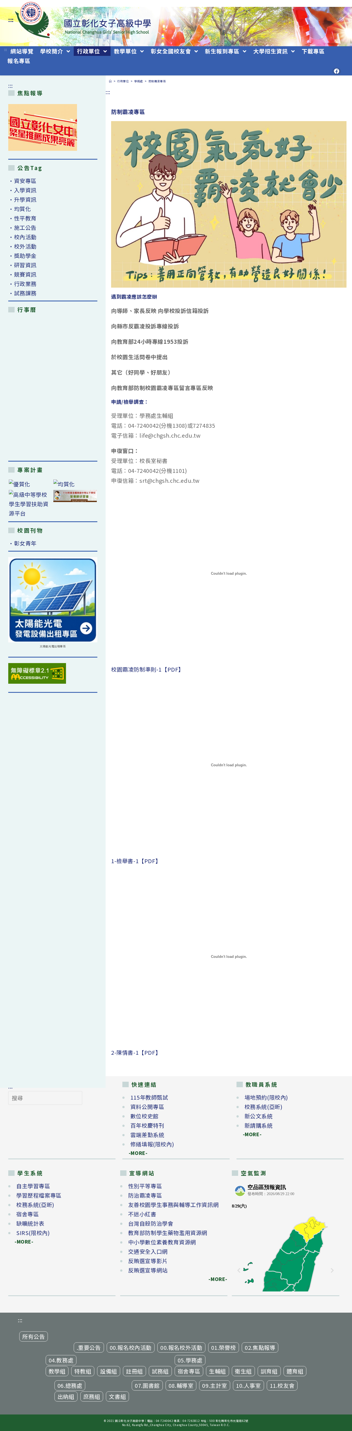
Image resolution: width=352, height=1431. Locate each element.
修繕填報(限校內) (152, 1144)
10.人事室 (248, 1385)
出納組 (66, 1396)
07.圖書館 (147, 1385)
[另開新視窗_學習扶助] (30, 504)
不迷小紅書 (142, 1214)
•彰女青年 (22, 543)
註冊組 (134, 1371)
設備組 (108, 1371)
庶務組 (91, 1396)
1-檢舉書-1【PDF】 (136, 861)
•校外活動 (22, 246)
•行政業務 (22, 284)
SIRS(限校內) (33, 1233)
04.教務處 (61, 1360)
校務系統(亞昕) (263, 1107)
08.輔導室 (181, 1385)
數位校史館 (144, 1116)
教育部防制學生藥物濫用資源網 (167, 1233)
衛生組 (243, 1371)
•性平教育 (22, 218)
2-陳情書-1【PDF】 (136, 1052)
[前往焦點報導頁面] (42, 127)
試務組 (160, 1371)
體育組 (295, 1371)
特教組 (82, 1371)
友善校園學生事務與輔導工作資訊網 (173, 1205)
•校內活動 (22, 237)
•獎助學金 (22, 256)
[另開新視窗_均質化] (75, 484)
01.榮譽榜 (223, 1347)
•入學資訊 (22, 190)
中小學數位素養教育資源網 (162, 1242)
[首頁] (110, 81)
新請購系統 (258, 1125)
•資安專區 (22, 181)
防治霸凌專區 (145, 1195)
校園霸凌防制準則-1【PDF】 (147, 669)
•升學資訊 (22, 199)
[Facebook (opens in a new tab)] (336, 71)
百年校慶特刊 (147, 1125)
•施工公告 (22, 227)
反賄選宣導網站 (148, 1270)
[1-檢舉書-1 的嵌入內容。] (228, 765)
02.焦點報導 (260, 1347)
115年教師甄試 (149, 1097)
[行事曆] (52, 387)
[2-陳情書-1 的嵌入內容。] (228, 956)
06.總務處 (69, 1385)
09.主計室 (214, 1385)
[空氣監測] (285, 1236)
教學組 (57, 1371)
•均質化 (19, 209)
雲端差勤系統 (147, 1135)
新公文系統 (258, 1116)
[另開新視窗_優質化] (30, 484)
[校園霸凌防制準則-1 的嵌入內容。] (228, 573)
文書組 (117, 1396)
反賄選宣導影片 (148, 1261)
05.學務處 (190, 1360)
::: (11, 20)
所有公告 (33, 1336)
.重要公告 (89, 1347)
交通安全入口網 (148, 1251)
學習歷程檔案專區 (39, 1195)
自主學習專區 (33, 1186)
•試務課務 (22, 293)
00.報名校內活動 (131, 1347)
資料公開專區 (147, 1107)
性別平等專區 (145, 1186)
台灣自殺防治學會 (151, 1223)
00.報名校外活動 (181, 1347)
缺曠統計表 (30, 1223)
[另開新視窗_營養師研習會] (75, 496)
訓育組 (269, 1371)
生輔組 (217, 1371)
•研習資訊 (22, 265)
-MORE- (135, 1152)
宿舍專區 (27, 1214)
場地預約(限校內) (266, 1097)
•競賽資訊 (22, 274)
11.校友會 (282, 1385)
